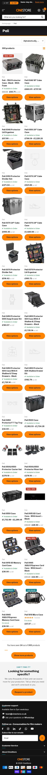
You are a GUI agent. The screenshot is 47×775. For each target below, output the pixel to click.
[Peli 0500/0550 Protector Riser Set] (35, 450)
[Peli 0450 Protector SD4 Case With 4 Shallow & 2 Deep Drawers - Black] (35, 299)
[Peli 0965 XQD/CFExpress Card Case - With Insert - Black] (35, 546)
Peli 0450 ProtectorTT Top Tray (12, 421)
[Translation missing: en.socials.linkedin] (14, 729)
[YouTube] (32, 729)
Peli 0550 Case (9, 513)
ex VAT (6, 3)
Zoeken (42, 17)
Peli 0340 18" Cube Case (33, 81)
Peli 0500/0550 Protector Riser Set (34, 468)
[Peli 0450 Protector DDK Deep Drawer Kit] (12, 299)
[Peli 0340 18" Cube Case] (35, 63)
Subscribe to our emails (12, 733)
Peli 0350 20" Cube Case (33, 130)
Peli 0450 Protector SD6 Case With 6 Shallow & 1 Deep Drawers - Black (11, 372)
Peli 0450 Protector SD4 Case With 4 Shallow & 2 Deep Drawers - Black (34, 320)
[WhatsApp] (26, 729)
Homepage (6, 23)
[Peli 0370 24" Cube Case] (35, 159)
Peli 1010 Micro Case (34, 615)
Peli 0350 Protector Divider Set (11, 177)
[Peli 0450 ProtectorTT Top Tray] (12, 403)
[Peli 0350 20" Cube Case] (35, 112)
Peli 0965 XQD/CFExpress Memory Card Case (10, 617)
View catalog (3, 10)
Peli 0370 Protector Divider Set (11, 270)
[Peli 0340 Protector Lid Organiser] (12, 112)
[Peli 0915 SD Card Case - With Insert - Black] (35, 496)
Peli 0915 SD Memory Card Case (11, 564)
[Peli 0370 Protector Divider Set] (12, 252)
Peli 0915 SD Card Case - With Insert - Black (33, 516)
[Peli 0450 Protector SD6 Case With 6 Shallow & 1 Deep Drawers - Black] (12, 351)
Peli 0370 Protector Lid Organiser (34, 270)
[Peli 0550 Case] (12, 496)
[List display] (44, 48)
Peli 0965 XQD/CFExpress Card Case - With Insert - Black (34, 567)
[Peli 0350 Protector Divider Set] (12, 159)
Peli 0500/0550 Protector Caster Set (12, 468)
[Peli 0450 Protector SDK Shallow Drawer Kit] (35, 351)
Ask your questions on (20, 717)
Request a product (23, 692)
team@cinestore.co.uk (16, 714)
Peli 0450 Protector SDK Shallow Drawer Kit (34, 371)
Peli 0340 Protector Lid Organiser (11, 130)
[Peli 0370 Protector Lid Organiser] (35, 252)
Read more (39, 2)
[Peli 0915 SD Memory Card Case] (12, 546)
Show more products (23, 655)
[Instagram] (8, 729)
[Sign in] (39, 10)
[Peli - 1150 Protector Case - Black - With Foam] (12, 63)
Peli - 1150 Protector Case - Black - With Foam (11, 83)
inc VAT (14, 3)
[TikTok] (20, 729)
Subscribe (42, 738)
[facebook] (2, 729)
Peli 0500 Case (31, 420)
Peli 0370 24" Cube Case (33, 177)
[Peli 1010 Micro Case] (35, 598)
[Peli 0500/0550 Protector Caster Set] (12, 450)
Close (23, 745)
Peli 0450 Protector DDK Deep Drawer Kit (12, 317)
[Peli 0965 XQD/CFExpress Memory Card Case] (12, 598)
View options (12, 97)
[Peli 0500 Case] (35, 403)
